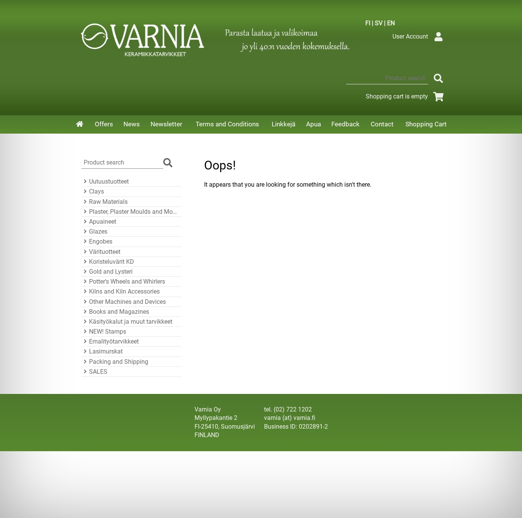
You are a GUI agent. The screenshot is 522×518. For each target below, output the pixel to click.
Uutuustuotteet (109, 181)
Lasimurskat (106, 351)
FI (367, 23)
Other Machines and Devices (127, 301)
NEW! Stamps (107, 331)
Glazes (98, 231)
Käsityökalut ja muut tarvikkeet (130, 321)
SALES (98, 371)
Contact (382, 124)
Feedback (345, 124)
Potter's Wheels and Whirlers (127, 281)
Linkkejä (283, 124)
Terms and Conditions (227, 124)
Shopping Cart (426, 124)
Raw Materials (108, 201)
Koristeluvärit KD (111, 261)
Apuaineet (102, 221)
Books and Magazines (119, 311)
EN (391, 23)
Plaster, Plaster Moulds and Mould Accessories (134, 211)
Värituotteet (104, 251)
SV (379, 23)
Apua (313, 124)
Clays (96, 191)
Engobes (100, 241)
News (131, 124)
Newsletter (166, 124)
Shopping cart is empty (397, 96)
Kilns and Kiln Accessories (124, 291)
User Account (410, 36)
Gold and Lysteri (111, 271)
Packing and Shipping (118, 361)
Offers (104, 124)
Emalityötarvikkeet (114, 341)
